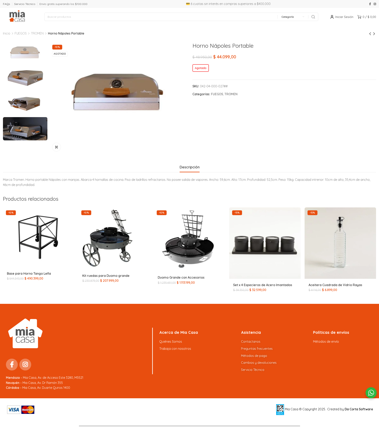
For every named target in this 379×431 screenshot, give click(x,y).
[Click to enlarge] (56, 147)
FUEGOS (21, 33)
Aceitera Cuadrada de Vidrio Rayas (335, 285)
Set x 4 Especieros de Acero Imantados (262, 285)
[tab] (190, 167)
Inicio (6, 33)
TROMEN (37, 33)
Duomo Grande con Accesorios (181, 277)
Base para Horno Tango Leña (29, 273)
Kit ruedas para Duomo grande (105, 276)
